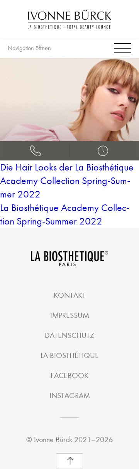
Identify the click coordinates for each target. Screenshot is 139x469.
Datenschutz (69, 335)
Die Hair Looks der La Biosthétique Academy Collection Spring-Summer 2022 (67, 180)
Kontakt (70, 295)
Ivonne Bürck (53, 439)
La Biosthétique (70, 355)
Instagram (69, 395)
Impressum (69, 315)
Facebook (69, 375)
